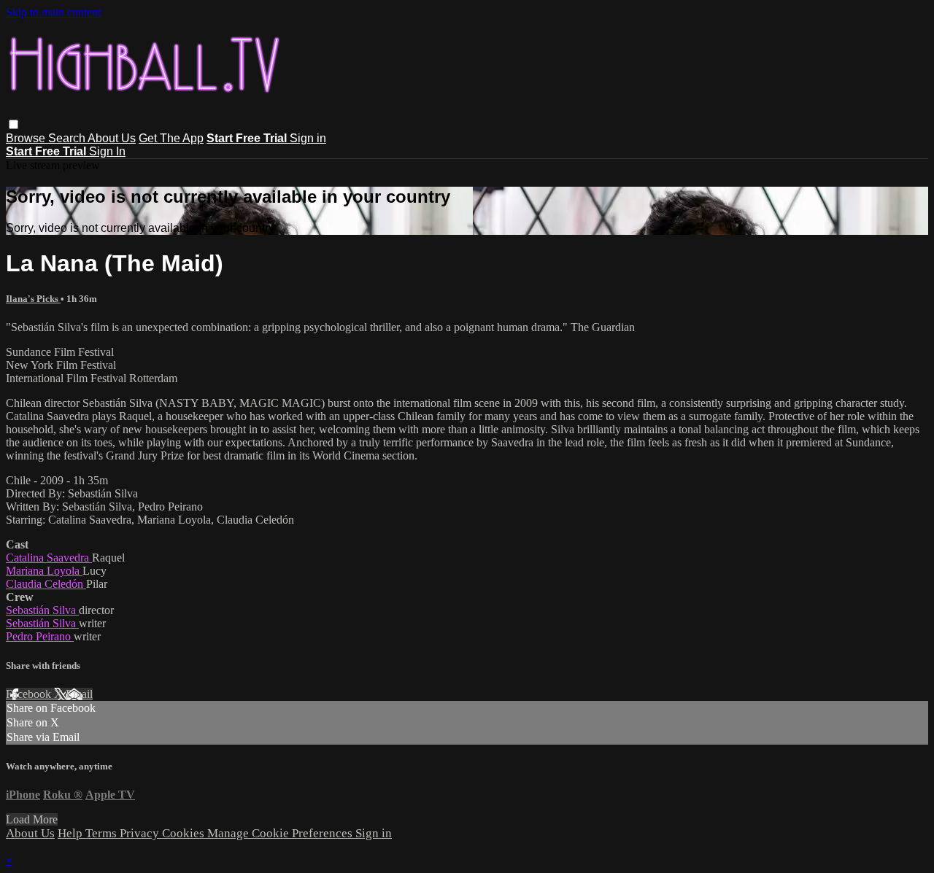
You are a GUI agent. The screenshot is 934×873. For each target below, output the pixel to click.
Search (68, 138)
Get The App (171, 138)
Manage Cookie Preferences (281, 833)
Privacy (141, 833)
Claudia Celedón (46, 584)
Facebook (30, 694)
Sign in (308, 138)
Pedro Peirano (40, 636)
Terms (102, 833)
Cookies (184, 833)
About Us (112, 138)
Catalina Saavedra (49, 557)
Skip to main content (53, 12)
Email (79, 694)
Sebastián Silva (42, 610)
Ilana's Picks (33, 298)
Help (71, 833)
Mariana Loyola (44, 570)
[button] (13, 124)
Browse (27, 138)
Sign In (107, 151)
